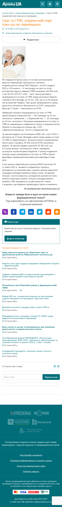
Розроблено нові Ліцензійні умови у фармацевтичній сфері (29, 286)
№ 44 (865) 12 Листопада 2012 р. (17, 29)
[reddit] (48, 211)
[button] (42, 4)
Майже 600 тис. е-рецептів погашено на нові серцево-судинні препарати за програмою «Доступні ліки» (27, 297)
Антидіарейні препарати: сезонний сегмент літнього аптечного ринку (26, 352)
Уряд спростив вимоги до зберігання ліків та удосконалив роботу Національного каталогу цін (27, 253)
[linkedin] (31, 211)
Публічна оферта (31, 471)
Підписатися (51, 377)
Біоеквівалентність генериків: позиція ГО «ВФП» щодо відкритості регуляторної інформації (27, 317)
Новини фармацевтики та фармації (18, 33)
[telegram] (22, 211)
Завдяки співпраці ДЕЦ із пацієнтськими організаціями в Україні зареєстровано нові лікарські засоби (28, 275)
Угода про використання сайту (31, 466)
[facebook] (14, 211)
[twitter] (40, 211)
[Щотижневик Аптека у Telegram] (54, 366)
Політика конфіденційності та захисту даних (31, 460)
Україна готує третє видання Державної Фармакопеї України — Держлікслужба (30, 264)
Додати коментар (15, 238)
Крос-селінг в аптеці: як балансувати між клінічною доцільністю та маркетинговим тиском (28, 328)
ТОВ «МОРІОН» (27, 502)
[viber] (5, 211)
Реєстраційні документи (31, 455)
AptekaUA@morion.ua (43, 502)
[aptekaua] (57, 211)
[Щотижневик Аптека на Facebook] (58, 366)
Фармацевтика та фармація (42, 33)
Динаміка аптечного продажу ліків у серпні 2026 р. (26, 307)
